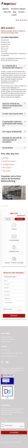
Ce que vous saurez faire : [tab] (12, 114)
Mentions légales (6, 341)
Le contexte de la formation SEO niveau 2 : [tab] (12, 67)
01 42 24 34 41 (22, 20)
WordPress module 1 (9, 161)
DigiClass (5, 9)
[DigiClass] (8, 3)
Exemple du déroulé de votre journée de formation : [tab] (12, 140)
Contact (14, 15)
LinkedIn (7, 362)
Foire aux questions (6, 337)
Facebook (2, 362)
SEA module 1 (7, 171)
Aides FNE (7, 12)
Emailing (5, 158)
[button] (1, 205)
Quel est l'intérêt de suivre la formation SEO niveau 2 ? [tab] (12, 105)
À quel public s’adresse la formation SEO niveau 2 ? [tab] (12, 123)
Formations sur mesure (8, 339)
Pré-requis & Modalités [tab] (12, 131)
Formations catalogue (18, 9)
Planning (21, 12)
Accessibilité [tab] (7, 148)
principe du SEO (21, 73)
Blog (14, 12)
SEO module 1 (7, 168)
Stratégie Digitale (8, 164)
